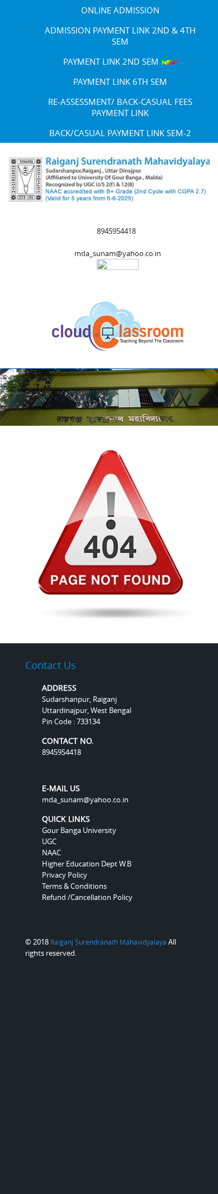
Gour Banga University (79, 830)
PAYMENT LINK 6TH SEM (120, 81)
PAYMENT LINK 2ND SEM (112, 61)
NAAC (51, 853)
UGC (49, 841)
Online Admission (120, 10)
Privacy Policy (64, 875)
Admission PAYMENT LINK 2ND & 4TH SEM (120, 36)
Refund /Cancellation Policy (87, 897)
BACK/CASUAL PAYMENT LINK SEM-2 (120, 132)
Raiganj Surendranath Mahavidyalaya (108, 941)
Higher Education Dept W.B (86, 864)
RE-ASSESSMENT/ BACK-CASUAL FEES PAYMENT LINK (120, 107)
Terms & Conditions (74, 886)
